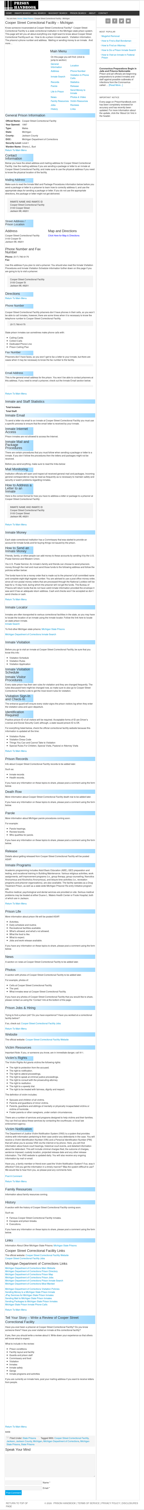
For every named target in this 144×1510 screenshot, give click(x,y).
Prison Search (78, 13)
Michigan (37, 1441)
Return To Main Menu (16, 150)
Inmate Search (23, 13)
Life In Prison (57, 91)
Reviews (74, 105)
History (54, 109)
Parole (54, 86)
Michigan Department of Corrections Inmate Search (30, 634)
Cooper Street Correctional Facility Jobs (41, 1023)
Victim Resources (79, 101)
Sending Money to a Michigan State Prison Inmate (30, 1292)
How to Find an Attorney (114, 45)
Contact (103, 13)
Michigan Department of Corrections (61, 1441)
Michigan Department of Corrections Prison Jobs (29, 1277)
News (54, 97)
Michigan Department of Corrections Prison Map (29, 1274)
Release (74, 86)
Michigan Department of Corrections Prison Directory (31, 1271)
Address (55, 71)
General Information (56, 65)
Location (74, 65)
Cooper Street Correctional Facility (71, 1438)
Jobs (53, 105)
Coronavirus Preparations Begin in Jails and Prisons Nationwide (118, 70)
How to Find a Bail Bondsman (116, 40)
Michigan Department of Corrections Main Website (30, 1268)
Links (73, 109)
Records (55, 82)
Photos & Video (78, 97)
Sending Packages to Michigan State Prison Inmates (31, 1301)
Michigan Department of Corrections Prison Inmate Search (34, 1280)
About (92, 13)
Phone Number (78, 71)
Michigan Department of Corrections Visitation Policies (32, 1288)
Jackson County (24, 1441)
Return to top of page (17, 1505)
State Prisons (29, 1438)
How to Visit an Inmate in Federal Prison (118, 56)
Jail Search (39, 13)
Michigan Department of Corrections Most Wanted (30, 1283)
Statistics (74, 82)
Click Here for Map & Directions (63, 235)
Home (9, 13)
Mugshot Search (58, 13)
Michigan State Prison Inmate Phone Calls (26, 1304)
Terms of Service (88, 1503)
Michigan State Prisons (53, 629)
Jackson (11, 1441)
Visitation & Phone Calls (79, 76)
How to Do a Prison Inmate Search (119, 50)
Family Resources (60, 101)
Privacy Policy (110, 1503)
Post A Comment (13, 1176)
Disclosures (130, 1503)
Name (46, 1482)
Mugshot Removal (111, 36)
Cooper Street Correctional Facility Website (47, 1039)
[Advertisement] (26, 66)
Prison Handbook (72, 6)
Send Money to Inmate (77, 91)
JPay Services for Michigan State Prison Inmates (29, 1295)
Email (46, 1488)
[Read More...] (116, 85)
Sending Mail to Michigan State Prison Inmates (28, 1298)
